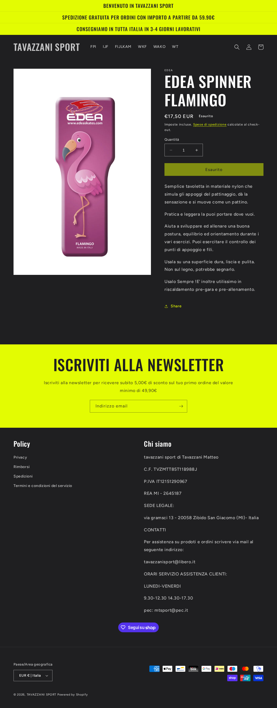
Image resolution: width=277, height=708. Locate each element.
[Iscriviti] (181, 406)
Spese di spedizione (209, 124)
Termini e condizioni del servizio (43, 485)
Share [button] (176, 306)
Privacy (20, 457)
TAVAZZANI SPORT (42, 694)
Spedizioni (23, 476)
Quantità (171, 139)
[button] (237, 47)
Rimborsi (22, 467)
